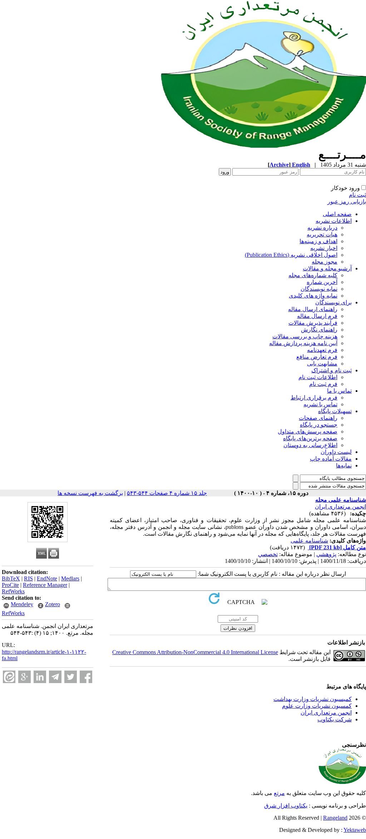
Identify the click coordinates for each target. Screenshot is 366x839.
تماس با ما (339, 391)
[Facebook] (86, 677)
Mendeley (22, 604)
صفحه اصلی (337, 214)
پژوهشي (326, 554)
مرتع (279, 793)
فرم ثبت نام (323, 384)
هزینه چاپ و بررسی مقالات (304, 336)
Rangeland (335, 818)
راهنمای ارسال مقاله (312, 309)
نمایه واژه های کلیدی (313, 296)
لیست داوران (336, 452)
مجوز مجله (324, 262)
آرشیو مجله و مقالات (327, 268)
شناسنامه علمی (309, 541)
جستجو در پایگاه (318, 425)
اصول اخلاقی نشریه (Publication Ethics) (291, 255)
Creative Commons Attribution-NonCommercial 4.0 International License (195, 652)
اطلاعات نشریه (334, 221)
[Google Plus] (24, 677)
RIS (28, 578)
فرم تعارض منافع (316, 357)
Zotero (52, 604)
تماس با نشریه (320, 404)
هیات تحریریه (322, 234)
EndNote (47, 578)
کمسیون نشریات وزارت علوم (317, 706)
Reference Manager (45, 585)
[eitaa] (9, 677)
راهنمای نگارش (319, 330)
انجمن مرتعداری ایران (340, 507)
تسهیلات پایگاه (335, 411)
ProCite (10, 585)
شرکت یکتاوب (334, 719)
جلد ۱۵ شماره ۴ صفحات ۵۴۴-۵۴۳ (167, 493)
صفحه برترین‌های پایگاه (310, 438)
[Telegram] (55, 677)
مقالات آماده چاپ (331, 459)
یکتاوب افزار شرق (285, 806)
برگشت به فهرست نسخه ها (90, 493)
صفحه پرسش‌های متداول (307, 431)
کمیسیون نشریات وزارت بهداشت (312, 699)
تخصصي (268, 554)
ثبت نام (357, 195)
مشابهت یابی (322, 363)
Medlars (70, 578)
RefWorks (13, 591)
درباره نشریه (322, 228)
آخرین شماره (322, 282)
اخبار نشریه (323, 248)
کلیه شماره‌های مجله (312, 275)
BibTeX (11, 578)
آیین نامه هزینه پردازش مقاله (303, 343)
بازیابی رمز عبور (346, 201)
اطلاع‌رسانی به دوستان (310, 445)
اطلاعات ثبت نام (317, 377)
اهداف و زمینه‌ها (318, 241)
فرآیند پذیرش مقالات (312, 323)
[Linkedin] (40, 677)
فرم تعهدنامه (322, 350)
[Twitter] (70, 677)
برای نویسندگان (333, 302)
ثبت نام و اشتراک (331, 370)
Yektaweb (354, 830)
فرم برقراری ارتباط (314, 397)
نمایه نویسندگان (319, 289)
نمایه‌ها (344, 465)
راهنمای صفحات (318, 418)
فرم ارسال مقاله (317, 316)
